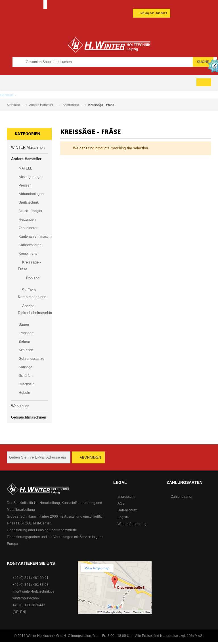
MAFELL (25, 168)
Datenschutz (127, 510)
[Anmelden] (159, 4)
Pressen (25, 185)
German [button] (7, 95)
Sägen (24, 325)
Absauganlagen (31, 177)
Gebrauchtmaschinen (28, 417)
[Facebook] (138, 24)
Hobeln (24, 393)
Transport (26, 333)
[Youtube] (150, 24)
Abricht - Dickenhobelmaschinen (34, 309)
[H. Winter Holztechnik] (38, 489)
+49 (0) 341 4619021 (153, 13)
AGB (121, 503)
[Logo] (109, 47)
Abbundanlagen (31, 194)
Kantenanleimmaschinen (33, 237)
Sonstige (25, 367)
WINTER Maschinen (28, 147)
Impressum (126, 497)
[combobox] (115, 62)
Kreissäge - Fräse (29, 265)
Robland (32, 278)
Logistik (123, 517)
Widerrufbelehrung (132, 524)
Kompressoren (30, 245)
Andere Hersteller (41, 104)
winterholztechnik (25, 598)
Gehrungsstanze (31, 359)
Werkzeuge (20, 406)
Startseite (14, 104)
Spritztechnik (29, 202)
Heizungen (27, 219)
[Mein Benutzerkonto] (145, 4)
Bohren (24, 342)
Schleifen (26, 350)
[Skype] (162, 23)
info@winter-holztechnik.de (33, 591)
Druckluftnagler (30, 211)
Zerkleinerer (28, 228)
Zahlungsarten (182, 497)
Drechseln (27, 384)
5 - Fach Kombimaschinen (32, 293)
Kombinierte (71, 104)
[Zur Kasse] (152, 4)
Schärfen (26, 376)
